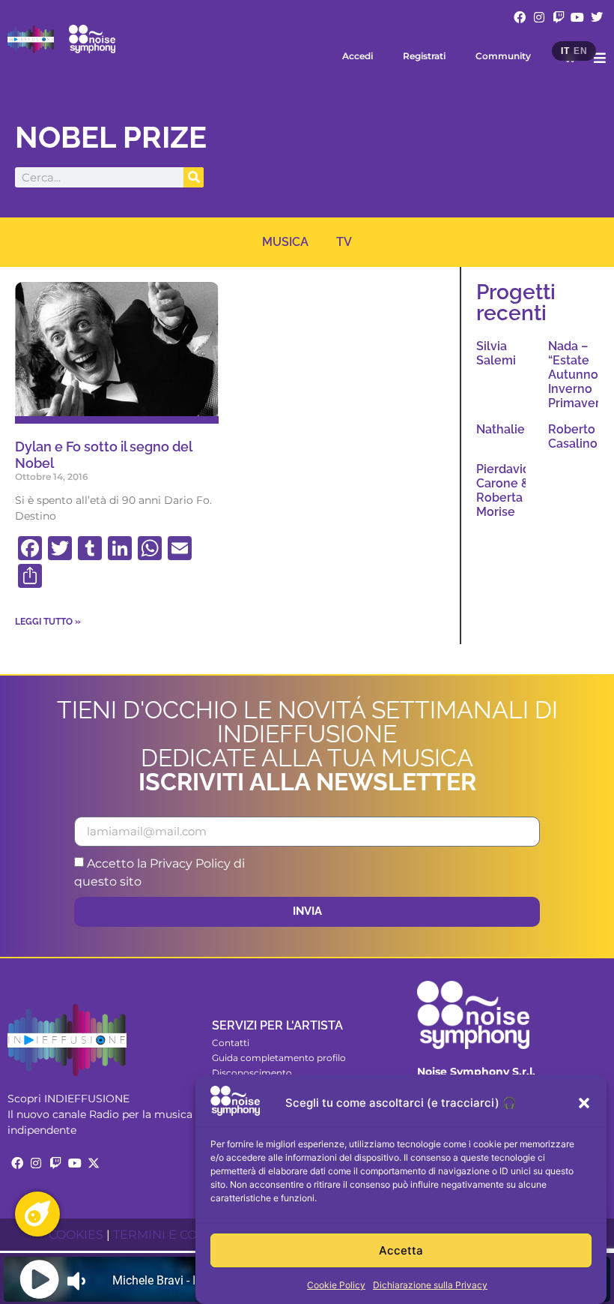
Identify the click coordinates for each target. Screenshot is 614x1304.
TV (344, 242)
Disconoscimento (252, 1072)
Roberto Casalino (573, 436)
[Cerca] (193, 177)
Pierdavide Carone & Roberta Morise (507, 491)
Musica (285, 242)
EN (580, 51)
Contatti (230, 1042)
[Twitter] (597, 17)
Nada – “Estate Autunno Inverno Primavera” (579, 375)
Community (503, 55)
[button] (584, 1103)
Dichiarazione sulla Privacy (430, 1285)
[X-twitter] (93, 1163)
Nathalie (500, 429)
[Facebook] (520, 17)
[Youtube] (577, 17)
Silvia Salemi (496, 353)
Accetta (401, 1250)
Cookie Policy (336, 1285)
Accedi (357, 55)
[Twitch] (558, 17)
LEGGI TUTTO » (48, 621)
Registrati (424, 55)
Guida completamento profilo (279, 1057)
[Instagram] (539, 17)
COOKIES (76, 1235)
